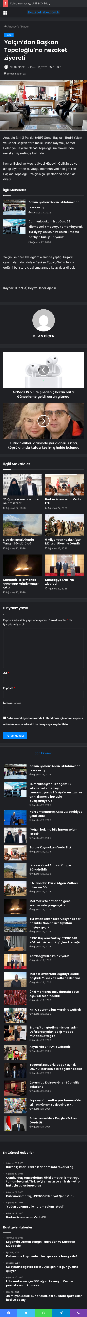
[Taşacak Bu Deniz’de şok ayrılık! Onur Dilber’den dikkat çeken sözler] (15, 1070)
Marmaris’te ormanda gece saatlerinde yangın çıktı (21, 583)
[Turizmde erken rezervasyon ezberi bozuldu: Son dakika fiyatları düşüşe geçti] (15, 924)
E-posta (9, 688)
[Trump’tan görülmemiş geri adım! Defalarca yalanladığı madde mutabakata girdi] (15, 1033)
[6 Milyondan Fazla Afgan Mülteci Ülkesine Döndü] (64, 525)
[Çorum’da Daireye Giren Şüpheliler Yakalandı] (15, 1088)
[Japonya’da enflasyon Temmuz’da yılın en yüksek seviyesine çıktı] (15, 1105)
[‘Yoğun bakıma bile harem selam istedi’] (22, 484)
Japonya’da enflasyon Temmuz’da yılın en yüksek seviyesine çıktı (55, 1102)
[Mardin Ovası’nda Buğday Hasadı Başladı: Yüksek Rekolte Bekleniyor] (15, 979)
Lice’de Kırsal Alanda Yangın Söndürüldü (18, 541)
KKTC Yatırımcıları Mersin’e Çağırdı (55, 1010)
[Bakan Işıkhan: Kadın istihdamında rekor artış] (14, 207)
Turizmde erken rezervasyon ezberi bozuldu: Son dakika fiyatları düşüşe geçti (55, 923)
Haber (25, 26)
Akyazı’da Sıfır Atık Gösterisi (50, 1047)
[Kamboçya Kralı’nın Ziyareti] (64, 565)
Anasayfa (13, 26)
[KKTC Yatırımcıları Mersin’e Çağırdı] (15, 1015)
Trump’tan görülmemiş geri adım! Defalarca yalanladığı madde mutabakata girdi (54, 1031)
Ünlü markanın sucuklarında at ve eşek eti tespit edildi (54, 994)
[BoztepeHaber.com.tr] (43, 12)
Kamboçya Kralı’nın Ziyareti (59, 582)
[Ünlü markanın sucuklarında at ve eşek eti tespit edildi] (15, 997)
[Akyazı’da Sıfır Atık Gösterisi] (15, 1052)
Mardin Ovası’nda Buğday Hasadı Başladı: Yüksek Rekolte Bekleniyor (55, 976)
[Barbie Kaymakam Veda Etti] (64, 484)
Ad (6, 673)
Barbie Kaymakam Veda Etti (63, 501)
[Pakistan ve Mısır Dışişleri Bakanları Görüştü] (15, 1123)
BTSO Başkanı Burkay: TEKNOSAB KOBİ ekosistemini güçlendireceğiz (55, 940)
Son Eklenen (44, 753)
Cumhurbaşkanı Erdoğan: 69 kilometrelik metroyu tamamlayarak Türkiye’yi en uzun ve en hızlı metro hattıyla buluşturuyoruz (56, 792)
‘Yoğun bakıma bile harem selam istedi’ (22, 501)
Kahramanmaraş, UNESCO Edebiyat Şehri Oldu (39, 3)
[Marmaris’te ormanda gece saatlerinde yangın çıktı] (22, 565)
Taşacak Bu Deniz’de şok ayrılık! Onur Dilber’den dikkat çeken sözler (56, 1067)
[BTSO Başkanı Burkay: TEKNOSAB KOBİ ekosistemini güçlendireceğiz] (15, 943)
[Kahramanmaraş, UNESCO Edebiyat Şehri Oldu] (15, 817)
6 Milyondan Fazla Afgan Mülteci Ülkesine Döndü (63, 541)
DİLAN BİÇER (17, 67)
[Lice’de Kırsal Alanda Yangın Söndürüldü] (22, 525)
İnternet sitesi (12, 703)
